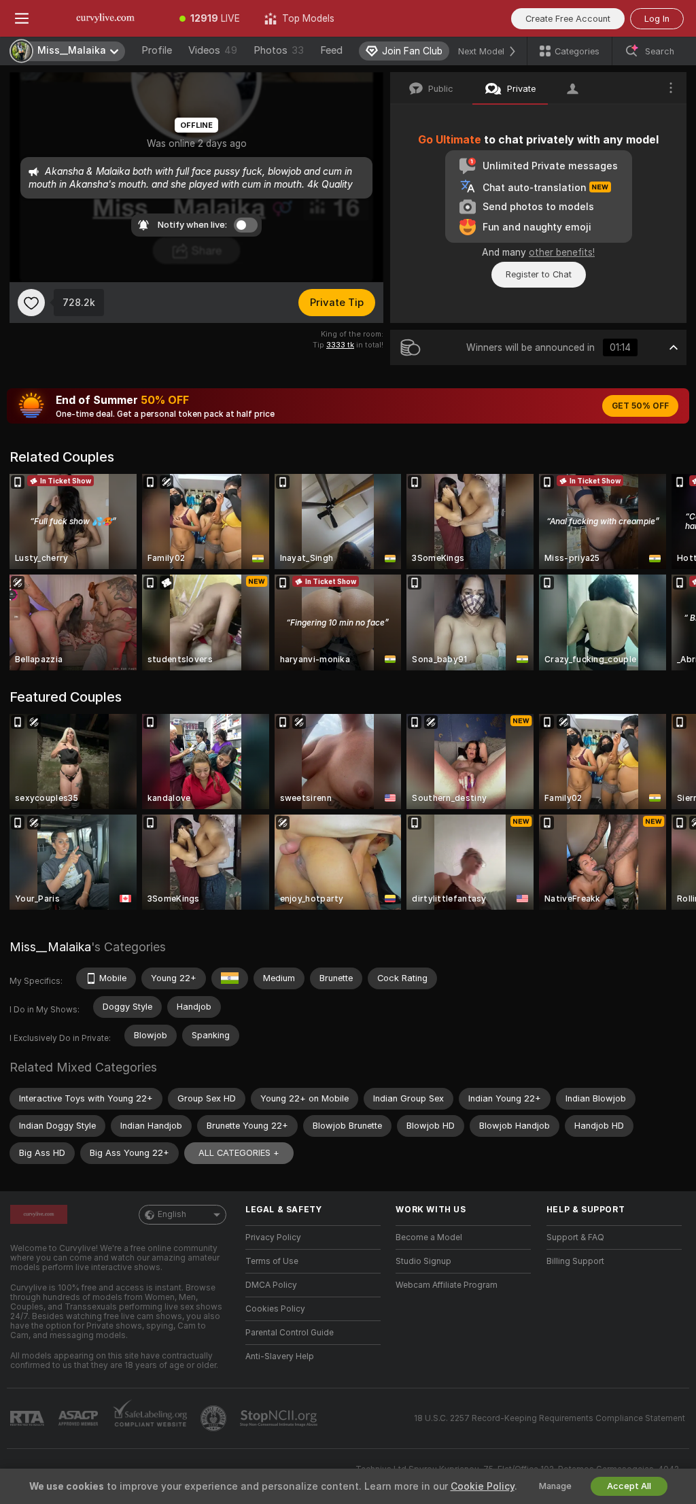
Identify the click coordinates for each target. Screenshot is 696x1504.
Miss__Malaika (50, 947)
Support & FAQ (575, 1237)
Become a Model (429, 1237)
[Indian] (229, 978)
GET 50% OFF (640, 406)
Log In (656, 19)
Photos (279, 50)
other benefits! (562, 252)
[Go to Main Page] (105, 18)
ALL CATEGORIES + (238, 1153)
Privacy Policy (273, 1237)
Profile (156, 50)
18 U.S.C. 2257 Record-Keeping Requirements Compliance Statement (549, 1418)
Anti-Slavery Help (279, 1356)
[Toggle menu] (22, 18)
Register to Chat (539, 274)
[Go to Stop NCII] (280, 1418)
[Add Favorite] (31, 302)
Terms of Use (271, 1261)
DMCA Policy (271, 1285)
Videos (212, 50)
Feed (331, 50)
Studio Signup (423, 1261)
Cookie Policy (483, 1486)
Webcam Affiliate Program (447, 1285)
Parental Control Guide (289, 1332)
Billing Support (575, 1261)
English (172, 1214)
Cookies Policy (275, 1309)
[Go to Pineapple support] (215, 1418)
